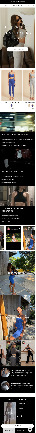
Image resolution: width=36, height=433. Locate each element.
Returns (21, 408)
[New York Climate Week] (17, 317)
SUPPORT (23, 399)
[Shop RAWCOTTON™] (17, 273)
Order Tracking (22, 406)
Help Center (22, 403)
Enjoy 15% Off (17, 426)
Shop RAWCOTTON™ (17, 49)
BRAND (11, 399)
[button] (9, 238)
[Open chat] (30, 429)
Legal (20, 411)
